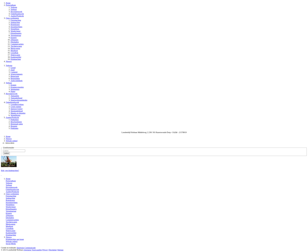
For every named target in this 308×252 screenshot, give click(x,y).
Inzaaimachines (16, 27)
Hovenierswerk (16, 12)
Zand (13, 70)
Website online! (12, 141)
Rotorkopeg (15, 25)
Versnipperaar (16, 35)
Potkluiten (14, 128)
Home (8, 136)
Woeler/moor (15, 31)
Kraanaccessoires (17, 87)
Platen (13, 91)
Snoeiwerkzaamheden (19, 100)
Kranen (13, 85)
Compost (14, 72)
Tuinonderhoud (16, 98)
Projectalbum (11, 181)
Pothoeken (15, 120)
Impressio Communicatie (26, 248)
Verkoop (14, 7)
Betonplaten (15, 78)
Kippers (14, 38)
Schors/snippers (16, 74)
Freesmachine (16, 20)
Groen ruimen (16, 107)
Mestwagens (15, 48)
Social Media (11, 244)
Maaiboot (14, 51)
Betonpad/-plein (17, 124)
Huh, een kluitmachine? (10, 170)
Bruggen (14, 126)
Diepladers (15, 42)
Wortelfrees (15, 29)
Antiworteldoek (16, 81)
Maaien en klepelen (18, 113)
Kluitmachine (16, 59)
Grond (13, 68)
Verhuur (14, 9)
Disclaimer (53, 250)
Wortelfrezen (15, 115)
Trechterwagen (16, 46)
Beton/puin (15, 76)
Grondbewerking (17, 104)
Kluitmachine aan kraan (15, 239)
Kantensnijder (16, 57)
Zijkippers (14, 40)
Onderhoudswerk (17, 14)
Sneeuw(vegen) (16, 109)
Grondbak (14, 53)
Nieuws (9, 139)
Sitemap (60, 250)
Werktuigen (15, 89)
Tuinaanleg (15, 96)
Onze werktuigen (12, 194)
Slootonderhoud (17, 111)
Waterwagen (15, 55)
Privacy (45, 250)
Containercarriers (17, 44)
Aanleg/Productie (17, 16)
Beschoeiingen (16, 122)
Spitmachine (15, 22)
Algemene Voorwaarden (32, 250)
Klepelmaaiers (16, 33)
